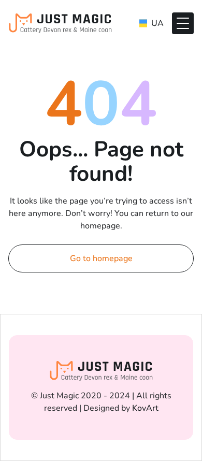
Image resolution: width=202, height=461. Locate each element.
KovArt (145, 408)
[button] (183, 23)
